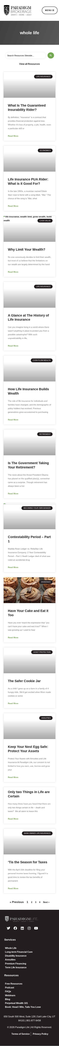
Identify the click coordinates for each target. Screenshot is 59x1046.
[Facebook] (15, 928)
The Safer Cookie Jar (24, 681)
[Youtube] (36, 928)
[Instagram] (29, 928)
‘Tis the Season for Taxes (27, 862)
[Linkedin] (22, 928)
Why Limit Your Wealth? (26, 249)
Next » (46, 902)
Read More (13, 136)
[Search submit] (51, 55)
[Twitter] (8, 928)
